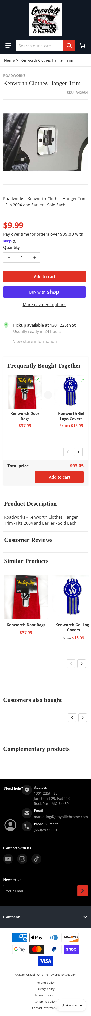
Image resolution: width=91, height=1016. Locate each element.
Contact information (45, 1008)
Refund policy (45, 982)
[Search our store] (69, 45)
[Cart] (82, 45)
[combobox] (45, 45)
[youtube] (8, 859)
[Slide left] (67, 452)
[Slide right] (78, 452)
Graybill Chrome (37, 974)
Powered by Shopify (62, 974)
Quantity (11, 247)
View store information (35, 341)
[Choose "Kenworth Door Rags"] (37, 379)
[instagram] (22, 859)
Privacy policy (45, 989)
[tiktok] (36, 859)
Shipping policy (45, 1001)
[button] (8, 46)
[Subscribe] (82, 890)
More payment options (44, 304)
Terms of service (45, 995)
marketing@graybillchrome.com (61, 816)
